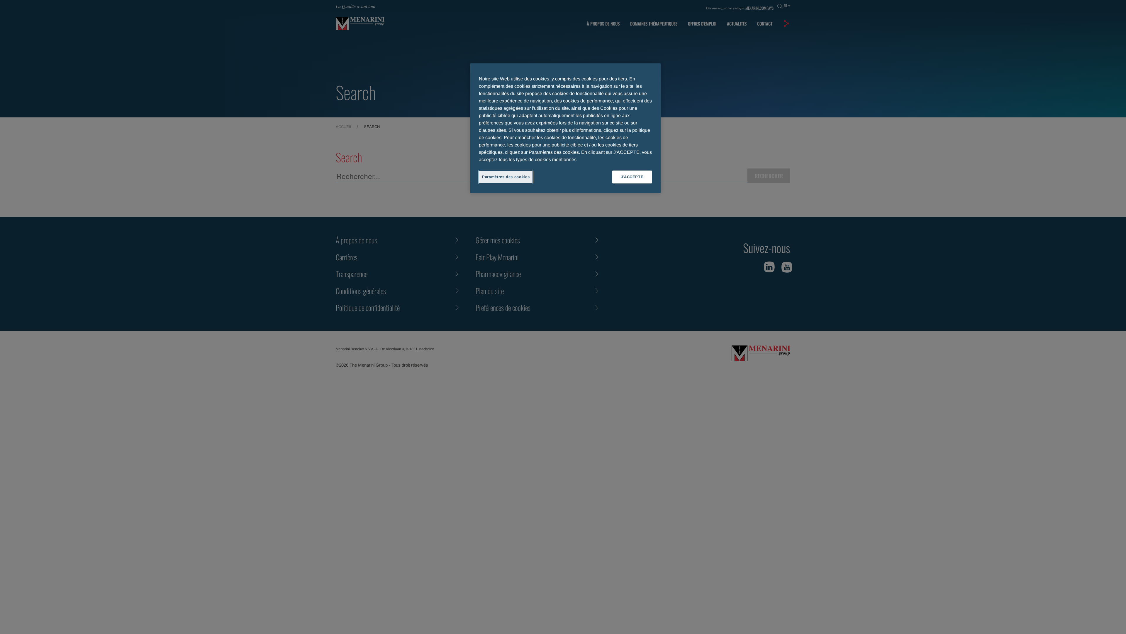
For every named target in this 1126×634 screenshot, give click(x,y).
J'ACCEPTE (632, 177)
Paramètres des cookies (506, 177)
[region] (565, 128)
